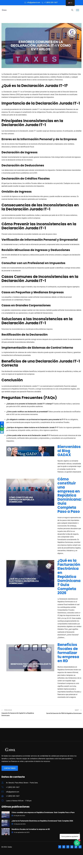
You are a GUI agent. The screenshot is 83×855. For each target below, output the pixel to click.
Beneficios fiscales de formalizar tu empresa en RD (68, 653)
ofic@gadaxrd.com (33, 2)
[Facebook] (2, 423)
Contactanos (9, 768)
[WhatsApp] (2, 429)
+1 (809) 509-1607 (51, 2)
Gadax (10, 847)
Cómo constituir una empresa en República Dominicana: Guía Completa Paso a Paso (69, 495)
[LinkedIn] (2, 426)
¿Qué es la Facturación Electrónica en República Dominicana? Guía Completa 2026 (68, 576)
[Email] (2, 432)
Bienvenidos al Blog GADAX (69, 451)
